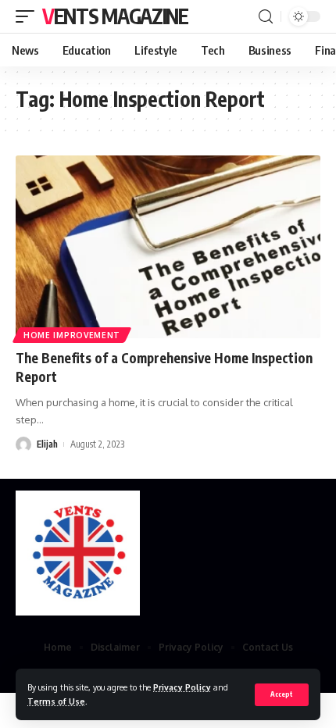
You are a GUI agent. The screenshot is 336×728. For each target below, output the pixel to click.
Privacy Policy (182, 687)
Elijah (47, 444)
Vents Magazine (115, 16)
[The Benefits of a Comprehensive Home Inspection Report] (168, 246)
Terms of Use (56, 701)
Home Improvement (71, 335)
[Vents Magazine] (78, 553)
